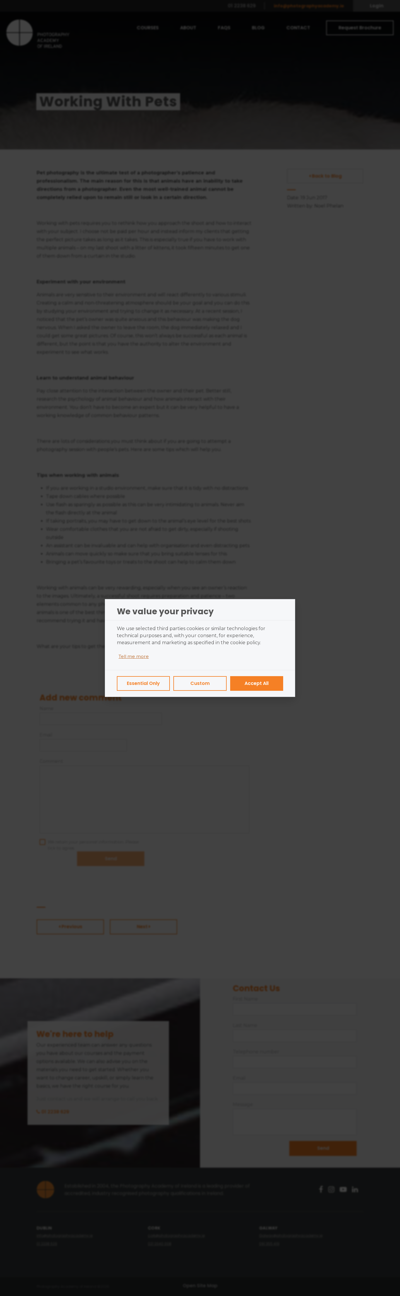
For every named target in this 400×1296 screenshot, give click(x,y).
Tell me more (134, 656)
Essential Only (143, 683)
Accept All (257, 683)
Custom (200, 683)
